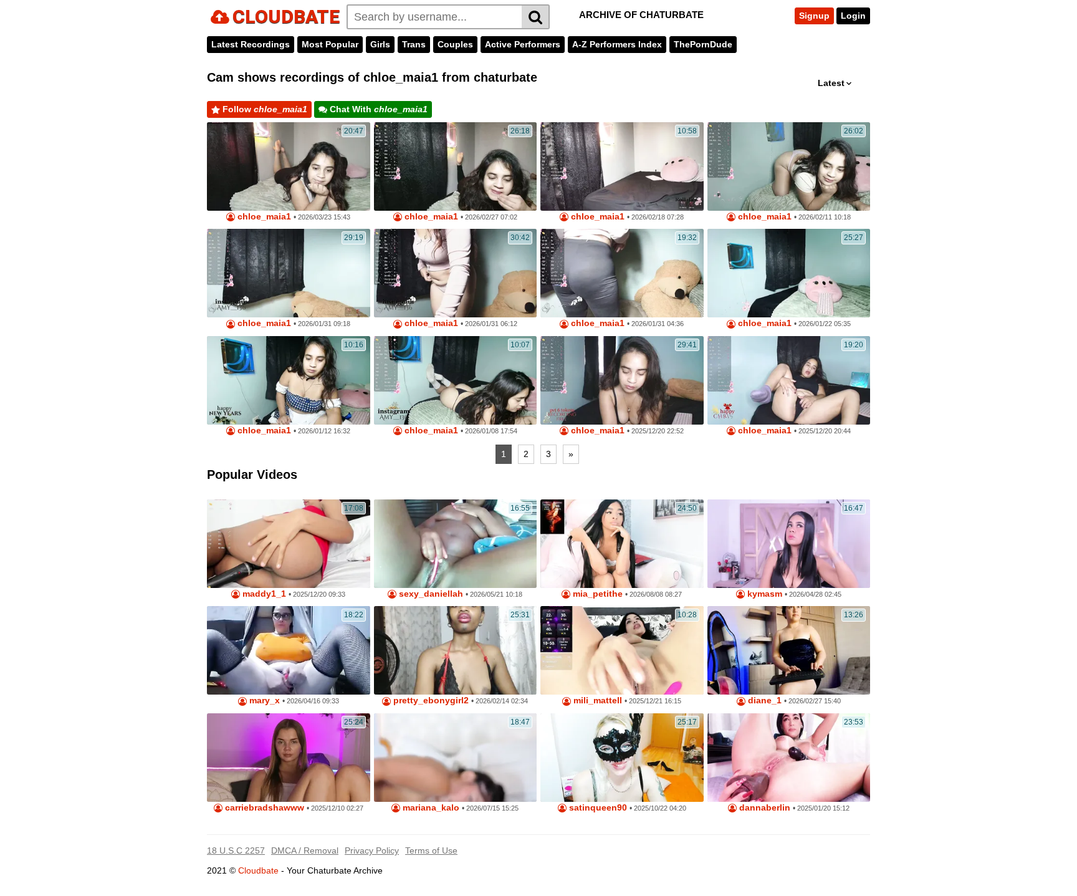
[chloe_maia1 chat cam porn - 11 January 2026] (288, 380)
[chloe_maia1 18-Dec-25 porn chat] (789, 380)
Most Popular (330, 44)
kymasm (763, 594)
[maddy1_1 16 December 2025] (288, 543)
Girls (380, 44)
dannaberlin (763, 807)
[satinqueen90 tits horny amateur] (622, 757)
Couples (455, 44)
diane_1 (763, 700)
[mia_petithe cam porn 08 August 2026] (622, 543)
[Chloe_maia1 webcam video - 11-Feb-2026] (789, 166)
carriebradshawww (263, 807)
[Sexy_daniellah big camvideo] (455, 543)
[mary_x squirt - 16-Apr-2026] (288, 650)
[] (536, 16)
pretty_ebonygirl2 (430, 700)
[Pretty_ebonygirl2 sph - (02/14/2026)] (455, 650)
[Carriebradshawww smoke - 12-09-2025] (288, 757)
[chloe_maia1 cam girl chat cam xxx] (288, 273)
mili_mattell (596, 700)
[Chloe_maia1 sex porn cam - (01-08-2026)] (455, 380)
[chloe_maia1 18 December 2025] (622, 380)
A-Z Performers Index (617, 44)
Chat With (377, 109)
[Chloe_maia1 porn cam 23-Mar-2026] (288, 166)
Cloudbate (258, 870)
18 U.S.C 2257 (236, 850)
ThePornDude (703, 44)
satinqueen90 (597, 807)
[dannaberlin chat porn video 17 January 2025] (789, 757)
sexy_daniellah (429, 594)
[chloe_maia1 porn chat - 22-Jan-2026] (789, 273)
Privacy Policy (372, 850)
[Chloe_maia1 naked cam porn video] (622, 273)
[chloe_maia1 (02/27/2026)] (455, 166)
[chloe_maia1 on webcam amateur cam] (455, 273)
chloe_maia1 (263, 216)
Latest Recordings (250, 44)
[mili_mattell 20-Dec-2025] (622, 650)
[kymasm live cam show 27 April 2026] (789, 543)
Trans (414, 44)
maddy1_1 (263, 594)
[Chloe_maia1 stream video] (622, 166)
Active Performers (522, 44)
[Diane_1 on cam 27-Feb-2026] (789, 650)
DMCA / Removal (304, 850)
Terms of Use (431, 850)
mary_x (263, 700)
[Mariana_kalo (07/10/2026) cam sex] (455, 757)
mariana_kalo (429, 807)
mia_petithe (596, 594)
